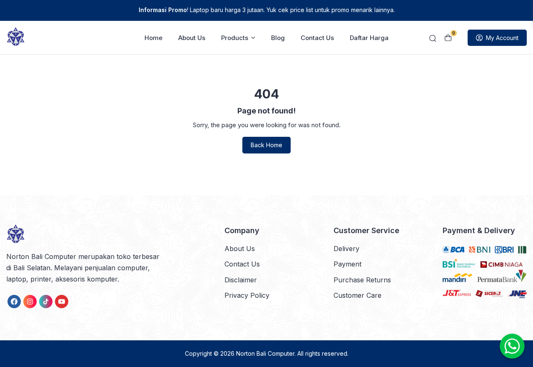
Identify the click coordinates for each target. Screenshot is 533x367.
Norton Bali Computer (265, 353)
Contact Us (317, 38)
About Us (191, 38)
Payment (347, 264)
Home (153, 38)
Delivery (346, 248)
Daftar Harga (369, 38)
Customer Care (357, 295)
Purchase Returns (362, 280)
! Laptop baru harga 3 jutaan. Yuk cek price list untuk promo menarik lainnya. (267, 9)
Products (234, 38)
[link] (14, 301)
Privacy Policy (246, 295)
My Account (502, 37)
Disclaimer (240, 280)
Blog (278, 38)
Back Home (266, 144)
